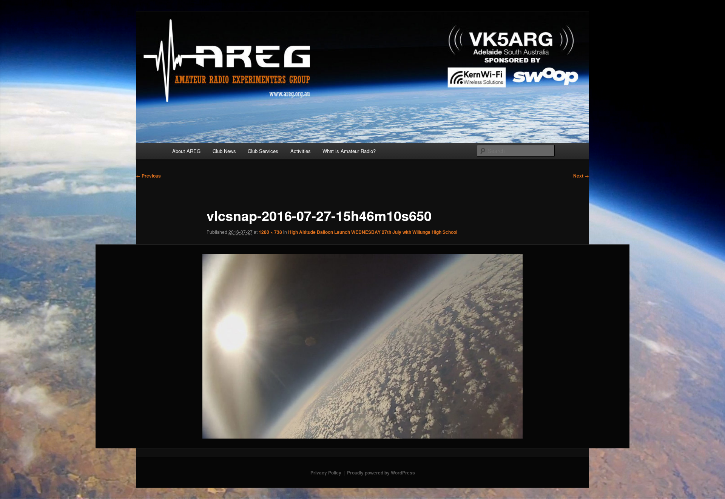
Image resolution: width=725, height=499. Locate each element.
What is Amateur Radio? (349, 150)
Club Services (263, 150)
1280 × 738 (270, 232)
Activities (300, 150)
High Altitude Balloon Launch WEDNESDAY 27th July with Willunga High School (372, 232)
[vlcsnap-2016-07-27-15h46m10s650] (362, 346)
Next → (581, 175)
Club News (224, 150)
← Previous (148, 175)
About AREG (186, 150)
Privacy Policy (325, 472)
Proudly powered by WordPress (381, 472)
